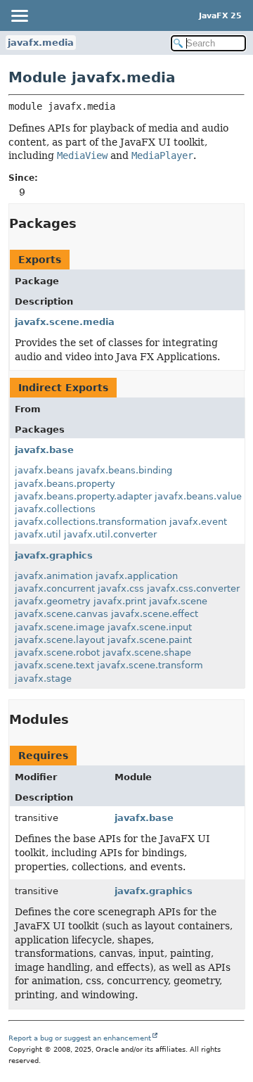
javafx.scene (178, 601)
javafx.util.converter (110, 534)
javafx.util (38, 534)
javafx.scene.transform (150, 665)
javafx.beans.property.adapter (83, 496)
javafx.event (198, 521)
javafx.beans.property (65, 483)
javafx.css (121, 588)
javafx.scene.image (60, 627)
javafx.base (44, 450)
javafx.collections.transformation (91, 521)
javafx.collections (55, 509)
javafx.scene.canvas (61, 614)
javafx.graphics (54, 555)
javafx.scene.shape (147, 652)
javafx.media (41, 42)
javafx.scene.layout (60, 640)
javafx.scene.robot (57, 652)
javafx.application (137, 576)
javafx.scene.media (65, 322)
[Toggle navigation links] (19, 15)
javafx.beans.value (198, 496)
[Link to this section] (86, 223)
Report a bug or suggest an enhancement (79, 1038)
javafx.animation (54, 576)
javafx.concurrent (55, 588)
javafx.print (119, 601)
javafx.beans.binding (124, 470)
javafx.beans (44, 470)
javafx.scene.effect (154, 614)
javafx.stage (43, 678)
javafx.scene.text (54, 665)
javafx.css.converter (193, 588)
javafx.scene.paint (150, 640)
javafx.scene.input (150, 627)
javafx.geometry (53, 601)
